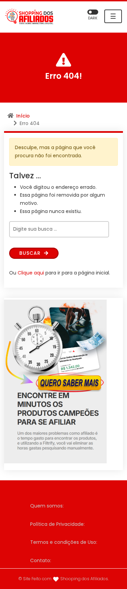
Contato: (40, 560)
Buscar (30, 253)
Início (23, 115)
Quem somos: (47, 505)
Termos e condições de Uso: (63, 542)
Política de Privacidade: (57, 524)
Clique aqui (31, 272)
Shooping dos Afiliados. (84, 579)
